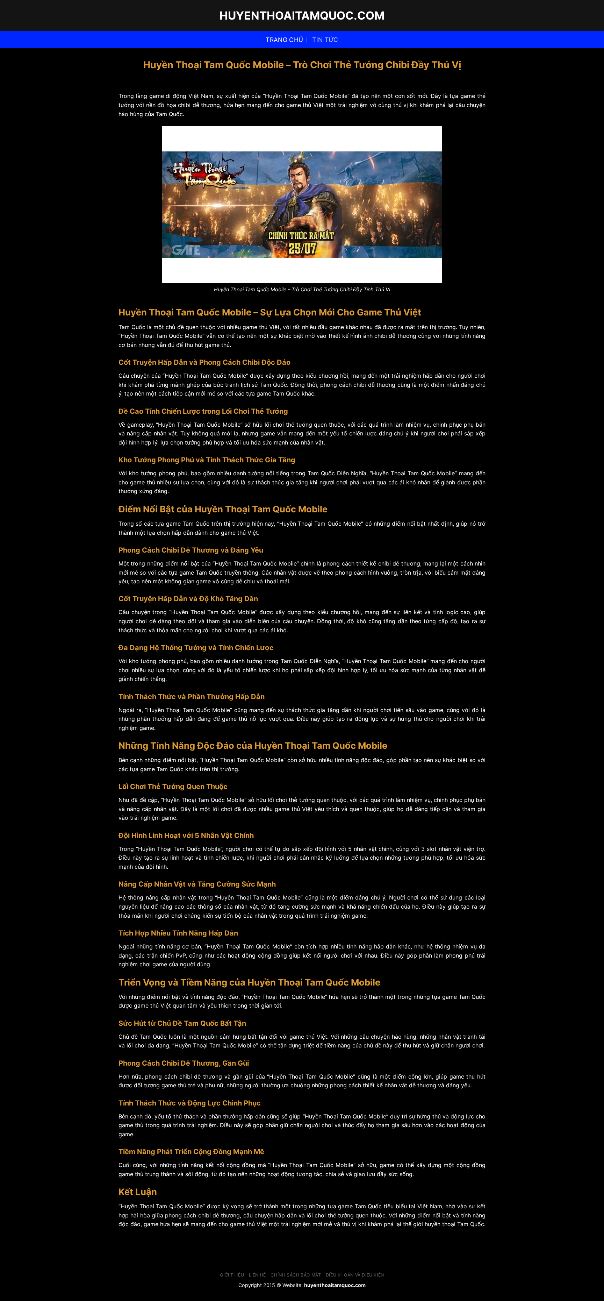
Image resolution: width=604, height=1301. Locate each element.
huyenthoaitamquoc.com (302, 15)
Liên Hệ (257, 1275)
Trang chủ (284, 39)
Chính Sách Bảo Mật (296, 1275)
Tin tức (325, 39)
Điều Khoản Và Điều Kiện (355, 1275)
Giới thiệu (232, 1275)
